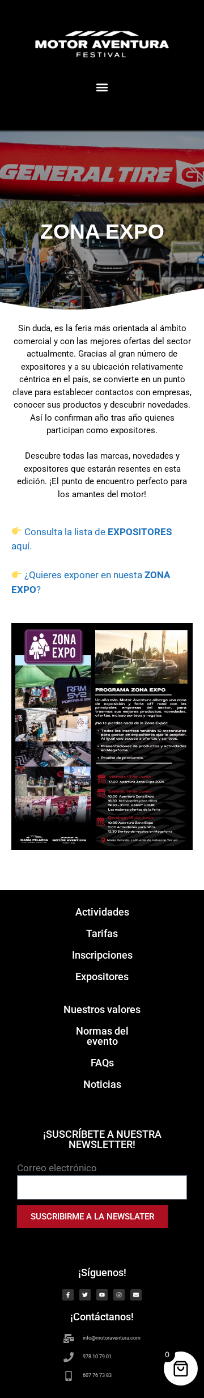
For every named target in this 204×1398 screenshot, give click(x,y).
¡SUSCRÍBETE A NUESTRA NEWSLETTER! (102, 1139)
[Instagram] (119, 1294)
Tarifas (102, 933)
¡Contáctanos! (102, 1317)
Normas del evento (102, 1036)
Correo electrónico (57, 1168)
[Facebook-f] (68, 1294)
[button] (101, 87)
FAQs (102, 1063)
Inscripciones (102, 955)
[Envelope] (136, 1294)
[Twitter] (85, 1294)
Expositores (102, 976)
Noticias (102, 1084)
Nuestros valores (102, 1009)
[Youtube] (102, 1294)
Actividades (102, 912)
